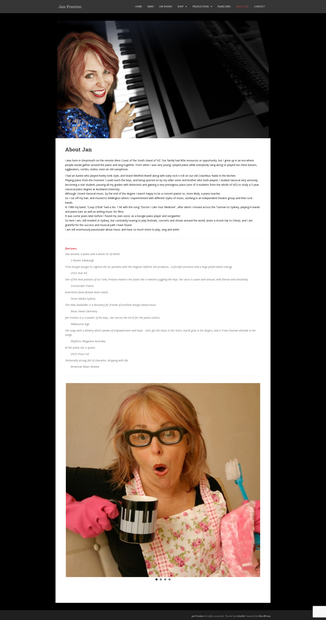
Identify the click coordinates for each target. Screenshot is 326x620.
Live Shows (165, 6)
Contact (259, 6)
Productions (201, 6)
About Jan (242, 6)
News (151, 6)
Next (266, 479)
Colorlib (240, 616)
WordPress (265, 616)
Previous (60, 479)
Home (138, 6)
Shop (181, 6)
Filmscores (224, 6)
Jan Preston (70, 6)
